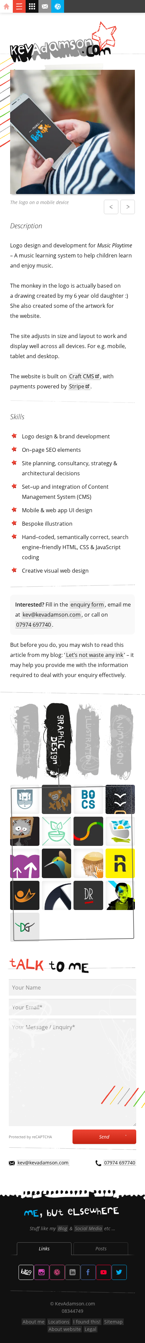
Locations (58, 1321)
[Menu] (19, 6)
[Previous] (111, 207)
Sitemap (113, 1321)
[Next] (127, 207)
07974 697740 (33, 624)
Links (44, 1248)
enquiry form (87, 604)
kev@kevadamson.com (52, 614)
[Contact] (44, 6)
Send (104, 1137)
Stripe (76, 386)
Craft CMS (81, 376)
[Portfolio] (32, 6)
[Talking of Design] (26, 1272)
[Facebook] (88, 1272)
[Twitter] (119, 1272)
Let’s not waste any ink (94, 655)
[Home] (6, 6)
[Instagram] (41, 1272)
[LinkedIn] (72, 1272)
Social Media (88, 1228)
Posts (101, 1248)
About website (65, 1329)
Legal (90, 1329)
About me (34, 1321)
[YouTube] (103, 1272)
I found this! (86, 1321)
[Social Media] (57, 6)
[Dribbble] (57, 1272)
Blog (62, 1228)
